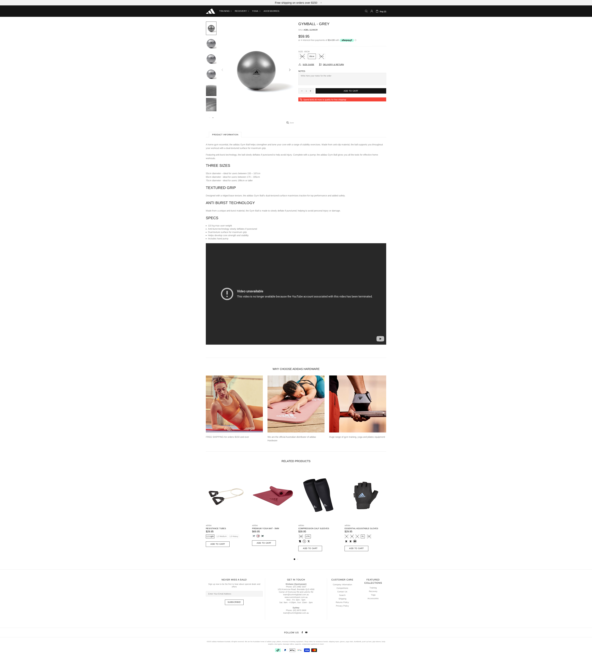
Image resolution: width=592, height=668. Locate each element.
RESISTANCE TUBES (216, 528)
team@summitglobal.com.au (296, 594)
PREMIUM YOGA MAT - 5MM (265, 528)
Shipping (342, 599)
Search (342, 595)
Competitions (342, 588)
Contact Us (342, 591)
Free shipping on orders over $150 (296, 2)
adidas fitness (210, 11)
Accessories (373, 598)
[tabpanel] (227, 510)
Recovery (373, 591)
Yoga (373, 595)
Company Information (342, 584)
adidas (209, 525)
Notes (301, 71)
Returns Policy (342, 602)
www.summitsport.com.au (296, 597)
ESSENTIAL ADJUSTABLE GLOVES (361, 528)
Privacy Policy (342, 606)
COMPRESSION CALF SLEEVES (313, 528)
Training (373, 588)
